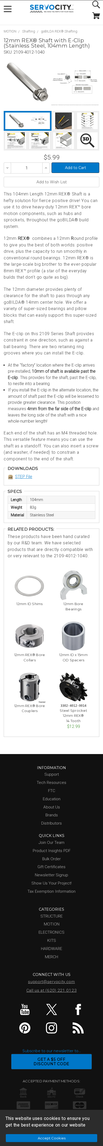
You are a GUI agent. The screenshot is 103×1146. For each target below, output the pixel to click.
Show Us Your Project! (51, 883)
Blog (78, 1027)
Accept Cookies (51, 1138)
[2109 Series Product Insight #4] (63, 140)
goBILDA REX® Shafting (59, 31)
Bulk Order (51, 859)
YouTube (25, 1009)
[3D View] (87, 140)
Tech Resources (51, 782)
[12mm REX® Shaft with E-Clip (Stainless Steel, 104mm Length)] (27, 82)
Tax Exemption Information (51, 891)
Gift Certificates (51, 866)
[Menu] (10, 10)
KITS (51, 940)
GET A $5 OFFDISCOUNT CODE (51, 1061)
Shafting (28, 31)
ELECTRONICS (51, 932)
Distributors (51, 823)
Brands (51, 815)
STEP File (23, 476)
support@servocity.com (51, 981)
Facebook (78, 1009)
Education (51, 799)
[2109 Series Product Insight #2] (15, 140)
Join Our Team (51, 842)
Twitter (51, 1009)
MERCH (51, 957)
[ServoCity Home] (52, 8)
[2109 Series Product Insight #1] (87, 121)
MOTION (10, 31)
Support (51, 774)
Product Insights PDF (52, 850)
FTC (51, 790)
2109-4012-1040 (29, 52)
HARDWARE (51, 948)
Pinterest (25, 1027)
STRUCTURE (51, 916)
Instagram (51, 1027)
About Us (51, 807)
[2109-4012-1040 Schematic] (75, 82)
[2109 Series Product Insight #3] (39, 140)
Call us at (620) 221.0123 (51, 990)
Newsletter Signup (51, 875)
